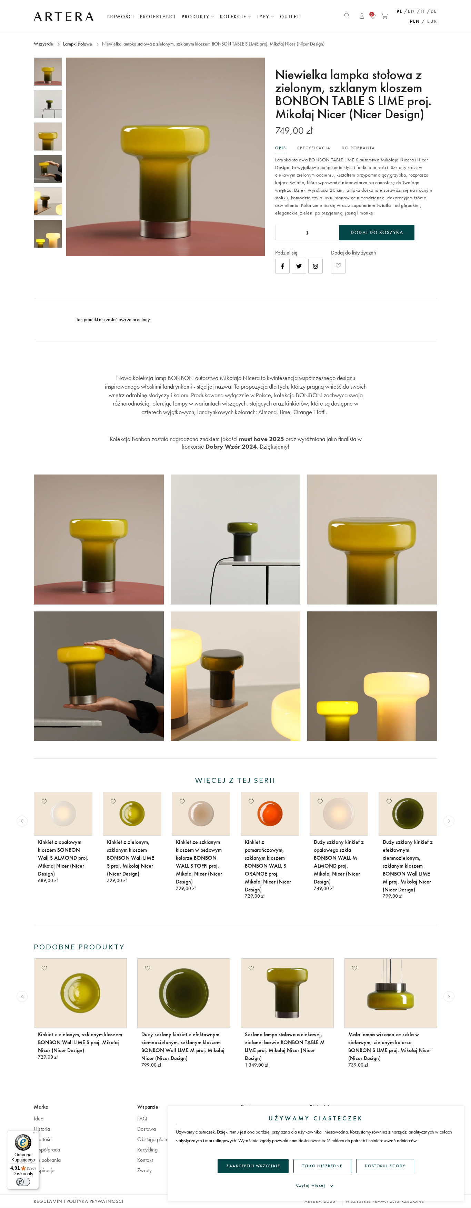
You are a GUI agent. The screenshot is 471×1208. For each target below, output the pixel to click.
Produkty (196, 16)
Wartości (43, 1139)
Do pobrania (47, 1160)
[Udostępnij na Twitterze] (299, 266)
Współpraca (47, 1149)
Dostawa (146, 1128)
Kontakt (145, 1160)
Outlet (290, 16)
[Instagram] (315, 266)
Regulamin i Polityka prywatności (78, 1201)
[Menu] (35, 1134)
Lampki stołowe (77, 44)
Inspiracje (44, 1170)
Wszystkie (44, 44)
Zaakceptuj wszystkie (253, 1166)
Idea (38, 1118)
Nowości (120, 16)
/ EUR (429, 21)
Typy (264, 16)
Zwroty (144, 1170)
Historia (42, 1128)
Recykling (147, 1149)
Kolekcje (234, 16)
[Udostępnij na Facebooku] (282, 266)
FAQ (142, 1118)
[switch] (23, 1182)
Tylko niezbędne (322, 1166)
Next (448, 821)
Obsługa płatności (156, 1139)
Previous (22, 821)
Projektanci (158, 16)
